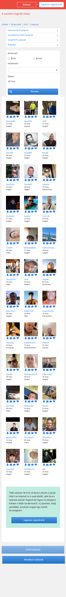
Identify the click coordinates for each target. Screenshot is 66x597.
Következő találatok (33, 560)
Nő (14, 59)
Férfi (26, 24)
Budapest (12, 45)
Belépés (27, 5)
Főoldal (5, 24)
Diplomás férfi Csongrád (18, 30)
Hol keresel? (13, 63)
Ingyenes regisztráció (51, 4)
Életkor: (11, 76)
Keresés (35, 91)
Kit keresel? (13, 53)
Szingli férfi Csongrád (17, 40)
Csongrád (35, 24)
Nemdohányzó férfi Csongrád (20, 35)
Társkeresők (16, 24)
